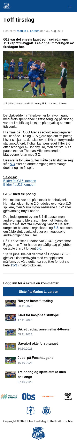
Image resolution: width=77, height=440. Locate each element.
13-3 (13, 265)
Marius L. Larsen (28, 31)
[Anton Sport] (48, 396)
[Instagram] (46, 410)
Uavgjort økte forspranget (38, 343)
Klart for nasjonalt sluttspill (38, 315)
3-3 (56, 228)
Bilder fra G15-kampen (19, 181)
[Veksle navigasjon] (70, 6)
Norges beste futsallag (35, 301)
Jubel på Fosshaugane (35, 357)
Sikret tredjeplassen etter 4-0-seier (44, 329)
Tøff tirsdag (18, 20)
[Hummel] (68, 396)
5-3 (12, 164)
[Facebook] (30, 410)
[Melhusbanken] (9, 396)
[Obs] (29, 396)
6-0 (39, 248)
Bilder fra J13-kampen (19, 184)
